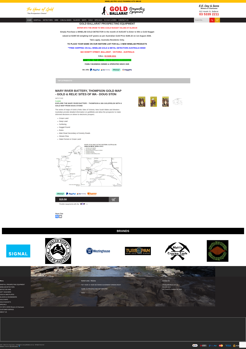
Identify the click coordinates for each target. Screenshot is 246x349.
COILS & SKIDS (65, 20)
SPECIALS (98, 20)
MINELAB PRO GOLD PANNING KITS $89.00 (123, 1)
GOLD (90, 20)
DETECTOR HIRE (5, 289)
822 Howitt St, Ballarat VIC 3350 (172, 289)
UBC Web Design (14, 346)
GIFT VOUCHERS (5, 292)
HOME (29, 20)
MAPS (84, 20)
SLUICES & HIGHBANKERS (8, 297)
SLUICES (76, 20)
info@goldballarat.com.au (170, 284)
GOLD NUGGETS (5, 302)
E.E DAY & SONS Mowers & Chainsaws (12, 307)
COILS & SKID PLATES (7, 294)
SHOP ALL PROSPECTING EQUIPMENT (12, 284)
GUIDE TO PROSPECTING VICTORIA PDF (94, 289)
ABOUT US (3, 312)
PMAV (83, 293)
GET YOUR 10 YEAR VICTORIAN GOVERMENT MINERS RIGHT (101, 285)
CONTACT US (123, 20)
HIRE (56, 20)
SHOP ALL (37, 20)
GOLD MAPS (4, 299)
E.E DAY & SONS (110, 20)
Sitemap (2, 346)
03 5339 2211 (209, 14)
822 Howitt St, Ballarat (208, 11)
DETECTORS (48, 20)
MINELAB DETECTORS (7, 287)
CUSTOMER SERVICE (7, 309)
